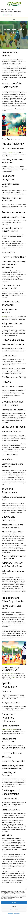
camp (10, 152)
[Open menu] (14, 19)
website (13, 677)
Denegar (14, 906)
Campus (5, 39)
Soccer (10, 39)
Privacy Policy (16, 913)
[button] (26, 888)
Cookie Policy (10, 913)
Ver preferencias (14, 910)
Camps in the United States (9, 729)
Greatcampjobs (9, 673)
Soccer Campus (7, 9)
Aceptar (14, 902)
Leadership (4, 316)
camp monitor (6, 59)
